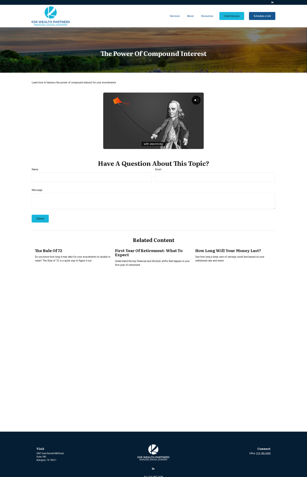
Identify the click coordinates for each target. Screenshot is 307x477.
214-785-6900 (263, 453)
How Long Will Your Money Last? (228, 250)
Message (37, 190)
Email (158, 169)
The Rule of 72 (48, 250)
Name (35, 169)
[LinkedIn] (272, 2)
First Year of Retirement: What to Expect (149, 252)
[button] (175, 16)
